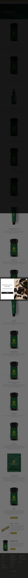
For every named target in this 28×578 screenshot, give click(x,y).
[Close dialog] (26, 279)
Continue (7, 292)
